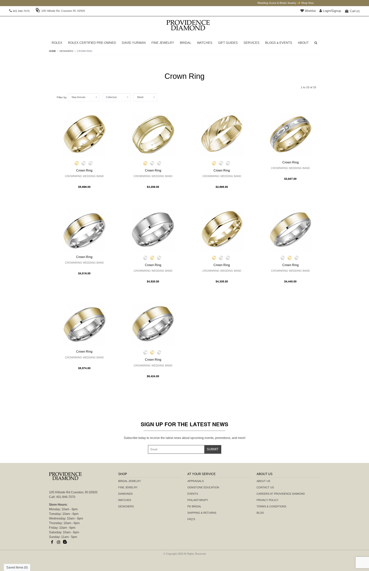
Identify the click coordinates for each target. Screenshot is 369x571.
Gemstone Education (203, 487)
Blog (260, 512)
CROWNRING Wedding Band (84, 176)
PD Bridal (194, 506)
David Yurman (134, 42)
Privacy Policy (267, 500)
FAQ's (191, 519)
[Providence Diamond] (188, 25)
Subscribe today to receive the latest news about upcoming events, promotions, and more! (184, 437)
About (303, 42)
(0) (355, 11)
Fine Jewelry (162, 42)
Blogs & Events (278, 42)
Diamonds (125, 493)
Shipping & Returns (201, 512)
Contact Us (265, 487)
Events (192, 493)
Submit (213, 449)
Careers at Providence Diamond (281, 493)
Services (251, 42)
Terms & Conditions (271, 506)
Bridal (185, 42)
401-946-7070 (65, 497)
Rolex (57, 42)
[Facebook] (52, 542)
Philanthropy (197, 500)
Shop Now (206, 2)
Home (52, 51)
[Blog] (65, 542)
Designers (126, 506)
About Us (263, 481)
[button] (315, 42)
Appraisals (195, 481)
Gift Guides (228, 42)
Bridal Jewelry (129, 481)
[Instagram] (58, 542)
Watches (204, 42)
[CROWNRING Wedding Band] (84, 134)
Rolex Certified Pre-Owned (92, 42)
